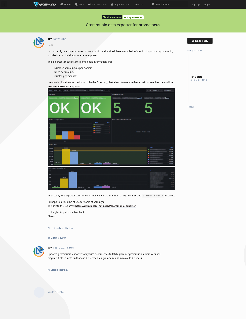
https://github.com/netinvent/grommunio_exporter (105, 205)
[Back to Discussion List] (4, 4)
